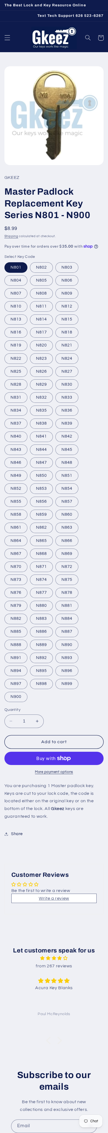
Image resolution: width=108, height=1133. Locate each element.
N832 (41, 397)
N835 (41, 410)
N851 (66, 475)
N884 (66, 618)
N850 (41, 475)
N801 (16, 267)
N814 (41, 319)
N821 (66, 345)
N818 (66, 332)
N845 (66, 450)
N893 (66, 658)
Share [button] (17, 834)
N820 (41, 345)
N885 (16, 631)
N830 (66, 384)
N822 (16, 358)
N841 (41, 436)
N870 (16, 567)
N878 (66, 593)
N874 (41, 580)
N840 (16, 436)
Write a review (54, 898)
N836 (66, 410)
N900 (16, 697)
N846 (16, 462)
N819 (16, 345)
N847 (41, 462)
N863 (66, 527)
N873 (16, 580)
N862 (41, 527)
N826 (41, 371)
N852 (16, 488)
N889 (41, 645)
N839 (66, 423)
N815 (66, 319)
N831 (16, 397)
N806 (66, 280)
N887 (66, 631)
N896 (66, 671)
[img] (54, 958)
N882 (16, 618)
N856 (41, 501)
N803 (66, 267)
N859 (41, 514)
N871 (41, 567)
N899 (66, 684)
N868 (41, 554)
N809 (66, 293)
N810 (16, 306)
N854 (66, 488)
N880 (41, 605)
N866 (66, 541)
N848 (66, 462)
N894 (16, 671)
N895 (41, 671)
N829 (41, 384)
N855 (16, 501)
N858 (16, 514)
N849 (16, 475)
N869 (66, 554)
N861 (16, 527)
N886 (41, 631)
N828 (16, 384)
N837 (16, 423)
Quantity (12, 710)
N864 (16, 541)
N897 (16, 684)
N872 (66, 567)
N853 (41, 488)
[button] (7, 37)
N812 (66, 306)
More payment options (54, 772)
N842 (66, 436)
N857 (66, 501)
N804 (16, 280)
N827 (66, 371)
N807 (16, 293)
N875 (66, 580)
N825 (16, 371)
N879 (16, 605)
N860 (66, 514)
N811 (41, 306)
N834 (16, 410)
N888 (16, 645)
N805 (41, 280)
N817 (41, 332)
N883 (41, 618)
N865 (41, 541)
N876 (16, 593)
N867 (16, 554)
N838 (41, 423)
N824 (66, 358)
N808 (41, 293)
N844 (41, 450)
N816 (16, 332)
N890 (66, 645)
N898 (41, 684)
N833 (66, 397)
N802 (41, 267)
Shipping (11, 236)
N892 (41, 658)
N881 (66, 605)
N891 (16, 658)
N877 (41, 593)
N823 (41, 358)
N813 (16, 319)
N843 (16, 450)
